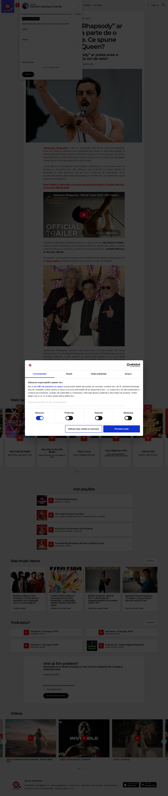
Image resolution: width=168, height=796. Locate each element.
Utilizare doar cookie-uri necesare (83, 429)
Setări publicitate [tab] (99, 374)
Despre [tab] (128, 374)
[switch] (69, 418)
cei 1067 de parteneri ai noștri (48, 386)
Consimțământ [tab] (39, 374)
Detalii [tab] (69, 374)
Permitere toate (122, 429)
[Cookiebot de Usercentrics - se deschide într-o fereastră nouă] (128, 365)
